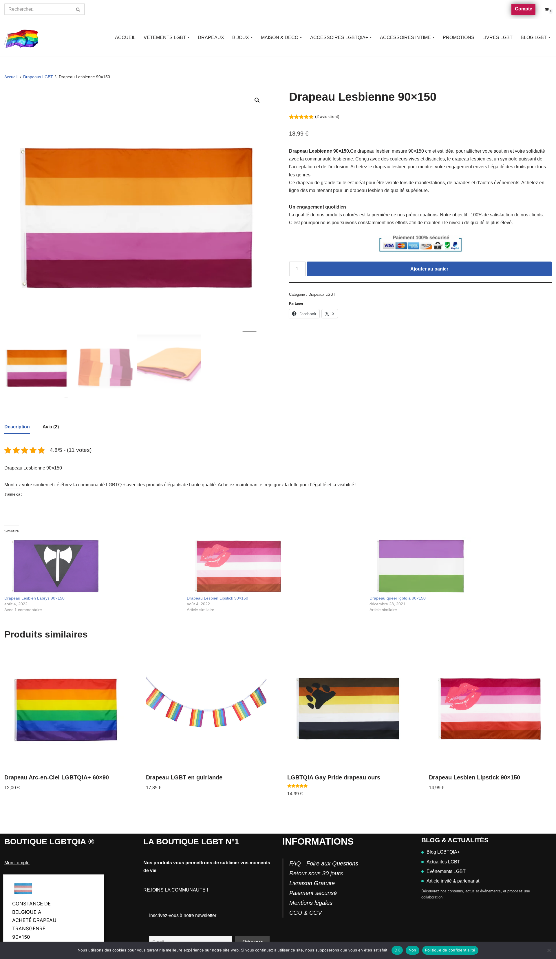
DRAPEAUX (211, 37)
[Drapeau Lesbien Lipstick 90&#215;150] (275, 566)
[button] (188, 37)
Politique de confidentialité (450, 950)
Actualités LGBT (443, 861)
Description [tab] (17, 426)
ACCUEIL (125, 37)
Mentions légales (310, 903)
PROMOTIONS (458, 37)
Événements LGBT (446, 871)
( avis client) (327, 116)
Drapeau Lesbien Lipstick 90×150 (217, 598)
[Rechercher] (78, 9)
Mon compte (17, 862)
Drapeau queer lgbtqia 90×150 (398, 598)
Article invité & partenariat (453, 880)
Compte (523, 8)
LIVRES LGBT (497, 37)
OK (397, 950)
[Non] (549, 950)
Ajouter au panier (429, 268)
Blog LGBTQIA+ (443, 852)
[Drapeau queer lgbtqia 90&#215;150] (458, 566)
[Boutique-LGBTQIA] (21, 37)
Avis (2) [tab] (51, 426)
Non (412, 950)
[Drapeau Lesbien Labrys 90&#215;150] (92, 566)
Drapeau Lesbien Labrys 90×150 (34, 598)
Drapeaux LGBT (38, 76)
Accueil (10, 76)
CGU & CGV (305, 912)
